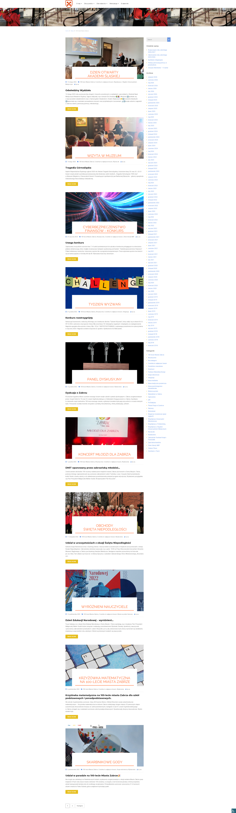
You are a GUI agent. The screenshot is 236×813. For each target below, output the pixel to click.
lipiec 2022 (151, 211)
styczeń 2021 (152, 263)
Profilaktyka (152, 403)
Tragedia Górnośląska (78, 167)
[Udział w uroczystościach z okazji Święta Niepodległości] (104, 513)
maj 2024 (151, 151)
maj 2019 (151, 317)
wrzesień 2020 (153, 274)
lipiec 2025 (151, 111)
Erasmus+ (151, 369)
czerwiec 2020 (153, 280)
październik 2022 (153, 203)
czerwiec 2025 (153, 114)
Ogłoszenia (152, 397)
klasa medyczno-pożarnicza (157, 383)
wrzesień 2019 (153, 305)
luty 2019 (151, 325)
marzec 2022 (152, 223)
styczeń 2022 (152, 228)
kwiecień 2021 (153, 254)
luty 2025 (151, 125)
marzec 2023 (152, 188)
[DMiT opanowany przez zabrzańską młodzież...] (104, 438)
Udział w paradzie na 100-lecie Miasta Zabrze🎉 (93, 775)
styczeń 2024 (152, 163)
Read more (71, 109)
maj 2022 (151, 217)
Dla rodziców (101, 3)
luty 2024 (151, 160)
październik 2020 (153, 271)
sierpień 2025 (152, 108)
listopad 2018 (152, 334)
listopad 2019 (152, 300)
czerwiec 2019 (153, 314)
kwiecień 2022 (153, 220)
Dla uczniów (88, 3)
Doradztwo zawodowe (155, 366)
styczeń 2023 (152, 194)
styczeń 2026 (152, 94)
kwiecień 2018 (153, 345)
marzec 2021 (152, 257)
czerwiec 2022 (153, 214)
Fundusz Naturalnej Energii (156, 372)
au (78, 84)
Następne (80, 806)
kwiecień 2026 (153, 86)
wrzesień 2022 (153, 205)
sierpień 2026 (152, 77)
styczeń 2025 (152, 128)
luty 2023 (151, 191)
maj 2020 (151, 283)
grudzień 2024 (153, 131)
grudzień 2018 (153, 331)
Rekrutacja (113, 3)
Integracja (126, 312)
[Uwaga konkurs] (104, 213)
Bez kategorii (152, 360)
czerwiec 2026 (153, 80)
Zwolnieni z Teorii (154, 451)
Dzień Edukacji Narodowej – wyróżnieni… (89, 620)
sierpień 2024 (152, 143)
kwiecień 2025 (153, 120)
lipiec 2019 (151, 311)
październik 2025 (153, 103)
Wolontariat (151, 411)
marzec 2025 (152, 123)
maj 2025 (151, 117)
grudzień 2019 (153, 297)
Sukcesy (130, 614)
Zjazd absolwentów (154, 442)
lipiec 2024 (151, 145)
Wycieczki (116, 162)
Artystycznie (100, 237)
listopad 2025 (152, 100)
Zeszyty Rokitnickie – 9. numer (158, 68)
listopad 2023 (152, 168)
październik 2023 (153, 171)
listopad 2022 (152, 200)
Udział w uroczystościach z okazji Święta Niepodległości (98, 543)
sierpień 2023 (152, 177)
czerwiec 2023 (153, 180)
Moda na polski (122, 614)
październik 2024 (153, 137)
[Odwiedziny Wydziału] (104, 58)
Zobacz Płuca (152, 448)
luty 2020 (151, 291)
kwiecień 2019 (153, 320)
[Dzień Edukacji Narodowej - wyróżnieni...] (104, 590)
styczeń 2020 (152, 294)
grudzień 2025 (153, 97)
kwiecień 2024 (153, 154)
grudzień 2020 (153, 265)
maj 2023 (151, 183)
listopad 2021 (152, 234)
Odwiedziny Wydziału (78, 90)
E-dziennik (124, 3)
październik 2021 (153, 237)
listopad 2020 (152, 268)
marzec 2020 (152, 288)
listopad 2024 (152, 134)
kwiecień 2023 (153, 185)
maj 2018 (151, 343)
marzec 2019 (152, 323)
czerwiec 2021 (153, 248)
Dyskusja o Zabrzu (76, 392)
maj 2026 (151, 83)
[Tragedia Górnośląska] (104, 138)
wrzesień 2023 (153, 174)
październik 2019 (153, 303)
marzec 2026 (152, 88)
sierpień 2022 (152, 208)
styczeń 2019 (152, 328)
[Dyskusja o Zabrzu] (104, 363)
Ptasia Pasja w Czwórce (156, 405)
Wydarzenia (118, 387)
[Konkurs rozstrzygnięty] (104, 288)
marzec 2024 (152, 157)
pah (149, 400)
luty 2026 (151, 91)
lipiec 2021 (151, 245)
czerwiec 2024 (153, 148)
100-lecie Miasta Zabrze (87, 82)
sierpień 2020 (152, 277)
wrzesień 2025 (153, 105)
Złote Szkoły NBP (128, 237)
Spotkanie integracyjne (155, 60)
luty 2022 (151, 225)
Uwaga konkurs (74, 242)
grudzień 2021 (153, 231)
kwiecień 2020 (153, 285)
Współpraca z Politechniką (157, 424)
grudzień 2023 (153, 165)
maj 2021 (151, 251)
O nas (78, 3)
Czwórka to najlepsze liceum (104, 82)
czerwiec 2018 (153, 340)
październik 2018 (153, 337)
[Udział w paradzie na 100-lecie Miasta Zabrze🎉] (104, 745)
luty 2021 (151, 260)
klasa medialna (153, 380)
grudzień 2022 (153, 197)
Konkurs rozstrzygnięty (79, 317)
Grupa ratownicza (122, 769)
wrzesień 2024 (153, 140)
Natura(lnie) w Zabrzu (155, 394)
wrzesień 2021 (153, 240)
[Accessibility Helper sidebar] (234, 811)
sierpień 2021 (152, 243)
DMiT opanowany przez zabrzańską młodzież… (92, 467)
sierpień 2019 (152, 308)
